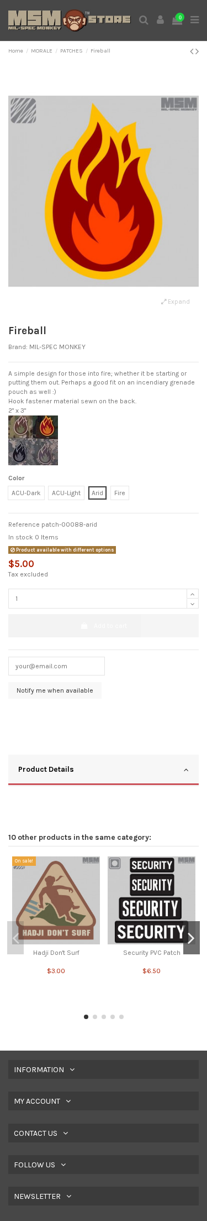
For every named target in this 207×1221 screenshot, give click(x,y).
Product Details (46, 769)
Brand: (18, 347)
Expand (178, 301)
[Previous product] (192, 51)
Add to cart (110, 626)
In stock (20, 537)
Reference (24, 524)
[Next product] (197, 51)
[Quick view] (56, 941)
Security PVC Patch (152, 953)
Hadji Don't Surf (56, 953)
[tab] (103, 771)
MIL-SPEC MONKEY (57, 347)
